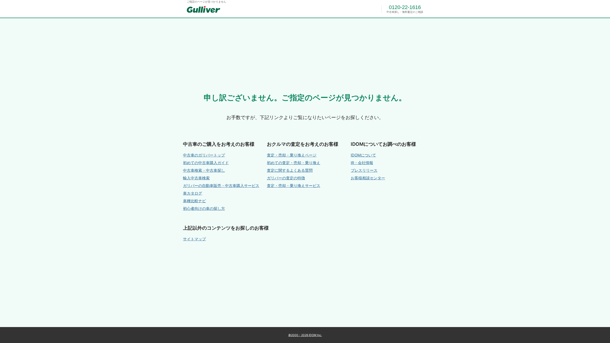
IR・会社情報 (362, 162)
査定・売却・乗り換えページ (291, 155)
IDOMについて (363, 155)
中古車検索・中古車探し (204, 170)
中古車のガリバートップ (204, 155)
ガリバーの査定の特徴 (286, 178)
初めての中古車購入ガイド (206, 162)
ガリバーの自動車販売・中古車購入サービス (221, 185)
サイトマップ (194, 239)
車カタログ (192, 193)
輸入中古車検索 (196, 178)
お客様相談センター (368, 178)
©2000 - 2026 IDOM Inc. (305, 335)
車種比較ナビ (194, 200)
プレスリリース (364, 170)
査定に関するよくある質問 (290, 170)
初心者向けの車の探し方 (204, 208)
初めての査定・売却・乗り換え (293, 162)
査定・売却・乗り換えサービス (293, 185)
